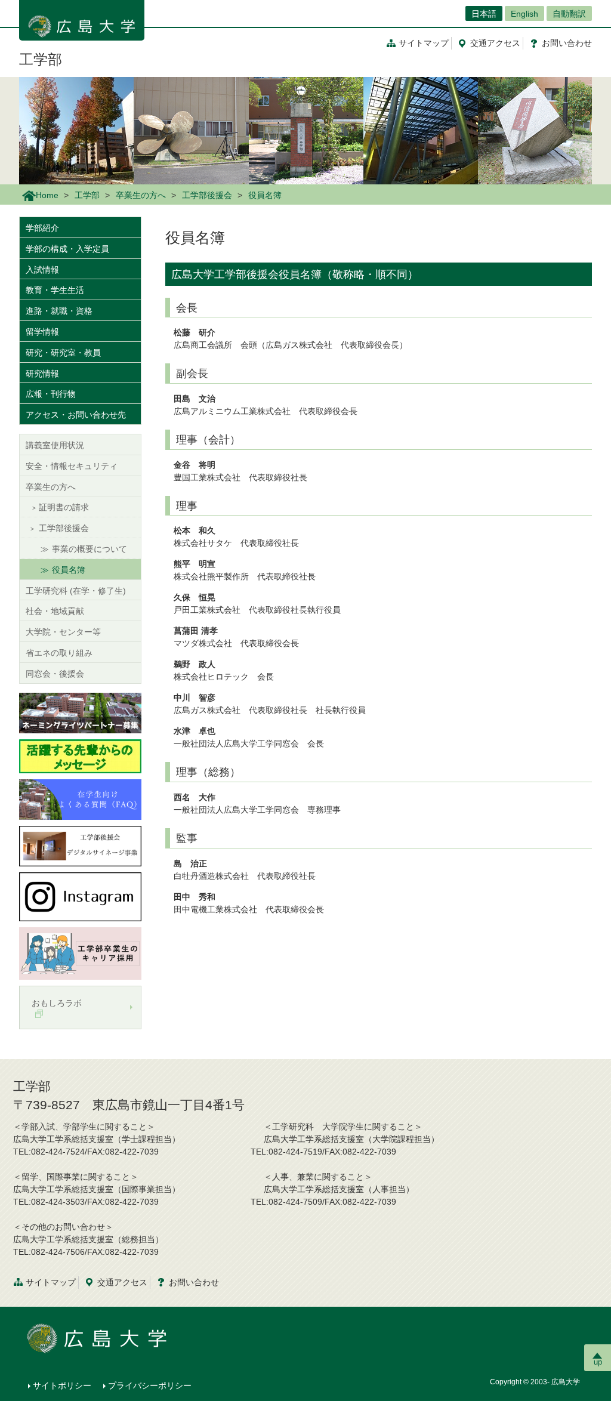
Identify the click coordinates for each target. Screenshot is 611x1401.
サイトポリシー (62, 1385)
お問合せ (567, 43)
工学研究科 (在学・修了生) (76, 590)
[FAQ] (80, 798)
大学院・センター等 (63, 632)
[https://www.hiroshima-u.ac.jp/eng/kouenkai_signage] (80, 845)
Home (47, 195)
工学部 (40, 59)
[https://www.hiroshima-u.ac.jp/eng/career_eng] (80, 953)
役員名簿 (68, 570)
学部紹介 (42, 228)
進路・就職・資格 (59, 311)
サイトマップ (424, 43)
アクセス (495, 43)
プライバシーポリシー (150, 1385)
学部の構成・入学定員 (67, 249)
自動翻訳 (569, 13)
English (524, 13)
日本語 (483, 13)
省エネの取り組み (59, 653)
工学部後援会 (207, 195)
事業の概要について (89, 549)
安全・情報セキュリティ (72, 466)
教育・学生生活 (55, 290)
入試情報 (42, 269)
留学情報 (42, 332)
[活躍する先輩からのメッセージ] (80, 755)
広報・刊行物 (51, 394)
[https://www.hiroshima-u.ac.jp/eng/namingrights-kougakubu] (80, 712)
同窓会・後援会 (55, 673)
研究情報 (42, 373)
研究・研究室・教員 (63, 352)
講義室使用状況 (55, 445)
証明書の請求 (64, 507)
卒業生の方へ (141, 195)
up (598, 1361)
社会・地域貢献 (55, 611)
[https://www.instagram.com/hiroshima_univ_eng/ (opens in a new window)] (80, 896)
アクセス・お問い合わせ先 (76, 414)
